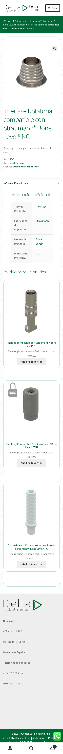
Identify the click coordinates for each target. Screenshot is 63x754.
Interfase (21, 24)
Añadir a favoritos (31, 361)
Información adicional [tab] (16, 183)
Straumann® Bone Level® (26, 166)
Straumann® (35, 20)
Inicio (9, 20)
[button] (54, 48)
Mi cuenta (10, 748)
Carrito (48, 745)
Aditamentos (21, 20)
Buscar (31, 748)
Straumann (42, 220)
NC (37, 253)
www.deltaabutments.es (17, 738)
